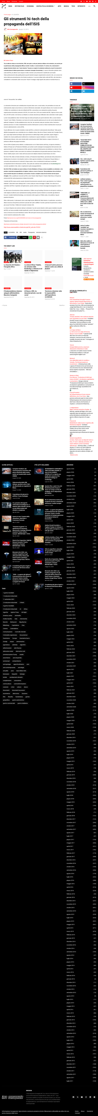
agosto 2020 (81, 710)
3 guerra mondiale (8, 606)
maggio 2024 (81, 557)
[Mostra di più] (41, 237)
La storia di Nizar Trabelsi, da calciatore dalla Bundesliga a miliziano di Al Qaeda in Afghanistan (33, 268)
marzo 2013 (81, 1013)
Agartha (5, 612)
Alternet (72, 315)
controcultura (7, 684)
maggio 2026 (81, 475)
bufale (5, 677)
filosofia (10, 697)
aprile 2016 (81, 887)
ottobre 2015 (81, 907)
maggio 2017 (81, 843)
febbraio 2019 (81, 771)
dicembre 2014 (81, 941)
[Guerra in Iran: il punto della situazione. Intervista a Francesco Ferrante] (6, 519)
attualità (5, 671)
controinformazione (20, 684)
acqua (12, 641)
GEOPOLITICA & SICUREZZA (44, 6)
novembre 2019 (81, 741)
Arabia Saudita (7, 619)
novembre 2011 (81, 1067)
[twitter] (84, 1)
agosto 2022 (81, 628)
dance (26, 687)
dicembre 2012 (81, 1023)
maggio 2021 (81, 679)
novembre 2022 (81, 618)
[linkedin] (92, 1)
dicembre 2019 (81, 737)
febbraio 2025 (81, 526)
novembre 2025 (81, 496)
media (25, 232)
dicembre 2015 (81, 900)
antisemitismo (16, 661)
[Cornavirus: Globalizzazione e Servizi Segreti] (76, 258)
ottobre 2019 (81, 744)
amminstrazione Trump (10, 654)
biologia (22, 674)
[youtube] (87, 1)
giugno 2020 (81, 717)
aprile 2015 (81, 928)
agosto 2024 (81, 547)
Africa (25, 609)
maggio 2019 (81, 761)
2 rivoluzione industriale (10, 602)
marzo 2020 (81, 727)
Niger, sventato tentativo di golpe (79, 409)
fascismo (24, 693)
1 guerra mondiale (8, 593)
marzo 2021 (81, 686)
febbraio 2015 (81, 934)
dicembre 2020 (81, 696)
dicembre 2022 (81, 615)
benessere (6, 674)
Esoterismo (6, 638)
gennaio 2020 (81, 734)
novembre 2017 (81, 822)
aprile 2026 (81, 479)
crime (12, 687)
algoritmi (22, 645)
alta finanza (17, 648)
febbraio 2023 (81, 608)
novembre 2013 (81, 986)
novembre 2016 (81, 863)
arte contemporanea (9, 667)
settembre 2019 (81, 747)
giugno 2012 (81, 1043)
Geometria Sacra (25, 638)
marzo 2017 (81, 849)
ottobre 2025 (81, 499)
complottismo (7, 680)
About (8, 1)
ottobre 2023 (81, 581)
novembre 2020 (81, 700)
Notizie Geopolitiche (76, 438)
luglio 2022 (81, 632)
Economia (30, 6)
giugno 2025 (81, 513)
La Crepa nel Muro (75, 330)
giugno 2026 (81, 472)
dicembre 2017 (81, 819)
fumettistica (19, 697)
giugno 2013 (81, 1003)
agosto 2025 (81, 506)
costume (5, 687)
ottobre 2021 (81, 662)
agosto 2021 (81, 669)
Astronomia (23, 619)
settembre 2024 (81, 543)
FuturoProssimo (74, 392)
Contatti (21, 1)
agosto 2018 (81, 792)
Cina (23, 625)
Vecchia (61, 305)
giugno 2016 (81, 880)
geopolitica (6, 700)
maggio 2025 (81, 516)
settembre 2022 (81, 625)
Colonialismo (14, 628)
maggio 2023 (81, 598)
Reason (72, 297)
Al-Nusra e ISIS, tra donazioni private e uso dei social (32, 293)
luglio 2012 (81, 1040)
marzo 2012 (81, 1054)
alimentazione (7, 648)
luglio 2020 (81, 713)
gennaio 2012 (81, 1060)
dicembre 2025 (81, 492)
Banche (5, 622)
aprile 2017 (81, 846)
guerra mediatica (23, 703)
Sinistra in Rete (74, 375)
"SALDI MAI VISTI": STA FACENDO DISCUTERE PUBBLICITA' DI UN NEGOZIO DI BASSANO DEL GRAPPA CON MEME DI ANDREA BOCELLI (87, 146)
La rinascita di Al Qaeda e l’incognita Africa (12, 266)
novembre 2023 (81, 577)
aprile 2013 (81, 1009)
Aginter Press (15, 612)
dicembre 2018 (81, 778)
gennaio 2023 (81, 611)
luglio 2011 (81, 1081)
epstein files (19, 6)
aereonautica (20, 641)
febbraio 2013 (81, 1016)
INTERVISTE (81, 6)
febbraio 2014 (81, 975)
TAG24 (72, 345)
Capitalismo (15, 625)
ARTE (59, 6)
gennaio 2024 (81, 571)
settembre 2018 (81, 788)
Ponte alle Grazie (89, 275)
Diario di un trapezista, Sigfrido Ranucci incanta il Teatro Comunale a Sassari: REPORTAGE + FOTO (22, 543)
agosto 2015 (81, 914)
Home (3, 1)
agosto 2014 (81, 955)
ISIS (21, 232)
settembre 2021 (81, 666)
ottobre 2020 (81, 703)
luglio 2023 (81, 591)
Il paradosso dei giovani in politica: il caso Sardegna (86, 170)
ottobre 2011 (81, 1071)
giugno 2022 (81, 635)
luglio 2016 (81, 877)
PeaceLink (73, 421)
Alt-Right (24, 612)
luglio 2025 (81, 509)
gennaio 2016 (81, 897)
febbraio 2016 (81, 894)
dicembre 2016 (81, 860)
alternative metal (8, 651)
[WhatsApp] (30, 237)
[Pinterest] (34, 237)
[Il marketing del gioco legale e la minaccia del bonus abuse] (6, 568)
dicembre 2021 (81, 656)
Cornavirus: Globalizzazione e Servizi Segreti (89, 262)
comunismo (17, 680)
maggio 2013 (81, 1006)
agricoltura (6, 645)
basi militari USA (21, 671)
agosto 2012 (81, 1037)
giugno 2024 (81, 554)
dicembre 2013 (81, 982)
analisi (21, 654)
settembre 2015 (81, 911)
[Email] (38, 237)
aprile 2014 (81, 968)
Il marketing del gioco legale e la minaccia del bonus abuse (22, 566)
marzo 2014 (81, 972)
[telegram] (90, 1)
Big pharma (22, 622)
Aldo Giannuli (87, 258)
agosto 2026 (81, 469)
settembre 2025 (81, 503)
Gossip (5, 641)
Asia (16, 619)
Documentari (23, 635)
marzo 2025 (81, 523)
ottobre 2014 (81, 948)
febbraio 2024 (81, 567)
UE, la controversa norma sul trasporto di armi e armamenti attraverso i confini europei (87, 215)
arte (28, 664)
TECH (73, 6)
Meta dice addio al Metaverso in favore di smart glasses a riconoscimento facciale (87, 244)
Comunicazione (7, 632)
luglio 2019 (81, 754)
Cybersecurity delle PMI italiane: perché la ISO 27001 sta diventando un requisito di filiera (22, 485)
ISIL (17, 232)
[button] (89, 6)
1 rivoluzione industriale (10, 596)
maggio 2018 (81, 802)
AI (20, 609)
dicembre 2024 (81, 533)
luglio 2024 (81, 550)
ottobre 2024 (81, 540)
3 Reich (22, 602)
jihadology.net (56, 163)
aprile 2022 (81, 642)
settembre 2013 (81, 992)
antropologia (7, 664)
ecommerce (6, 693)
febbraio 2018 (81, 812)
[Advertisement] (31, 90)
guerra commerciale (9, 703)
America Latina (7, 615)
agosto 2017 (81, 832)
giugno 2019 (81, 758)
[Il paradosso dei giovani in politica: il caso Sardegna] (74, 171)
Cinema (5, 628)
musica (66, 6)
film (4, 697)
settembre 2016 (81, 870)
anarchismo (6, 658)
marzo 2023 (81, 605)
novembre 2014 (81, 945)
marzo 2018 (81, 809)
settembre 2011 (81, 1074)
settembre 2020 (81, 707)
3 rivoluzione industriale (10, 609)
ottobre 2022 (81, 622)
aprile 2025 (81, 520)
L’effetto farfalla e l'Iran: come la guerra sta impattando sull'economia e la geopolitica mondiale (86, 182)
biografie (14, 674)
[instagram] (95, 1)
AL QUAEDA (15, 14)
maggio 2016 (81, 883)
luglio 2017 (81, 836)
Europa (15, 638)
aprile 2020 (81, 724)
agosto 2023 (81, 588)
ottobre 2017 (81, 826)
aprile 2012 (81, 1050)
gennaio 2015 (81, 938)
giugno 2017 (81, 839)
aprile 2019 (81, 764)
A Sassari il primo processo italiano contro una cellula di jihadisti (54, 267)
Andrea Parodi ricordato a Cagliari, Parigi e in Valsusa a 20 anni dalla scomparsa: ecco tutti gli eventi (54, 527)
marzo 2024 (81, 564)
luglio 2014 (81, 958)
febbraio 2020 (81, 730)
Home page (7, 14)
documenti (6, 690)
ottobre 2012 (81, 1030)
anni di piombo (17, 658)
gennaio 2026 (81, 489)
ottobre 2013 (81, 989)
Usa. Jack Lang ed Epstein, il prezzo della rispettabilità (87, 160)
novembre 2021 (81, 659)
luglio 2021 (81, 673)
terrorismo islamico (41, 232)
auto (12, 671)
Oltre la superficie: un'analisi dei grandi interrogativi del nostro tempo (53, 550)
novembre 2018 (81, 781)
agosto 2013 (81, 996)
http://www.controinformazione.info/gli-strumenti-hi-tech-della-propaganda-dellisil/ (25, 224)
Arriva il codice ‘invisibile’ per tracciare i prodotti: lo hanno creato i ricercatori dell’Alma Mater (87, 230)
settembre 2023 (81, 584)
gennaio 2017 (81, 856)
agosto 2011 (81, 1077)
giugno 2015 (81, 921)
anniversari (6, 661)
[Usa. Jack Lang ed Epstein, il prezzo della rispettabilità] (74, 161)
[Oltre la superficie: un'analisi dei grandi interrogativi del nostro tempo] (39, 551)
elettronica (16, 693)
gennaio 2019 (81, 775)
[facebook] (81, 1)
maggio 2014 (81, 965)
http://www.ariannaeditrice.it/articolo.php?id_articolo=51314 (22, 227)
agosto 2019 (81, 751)
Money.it (72, 358)
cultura (19, 687)
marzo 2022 (81, 645)
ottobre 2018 (81, 785)
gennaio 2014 (81, 979)
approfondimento (18, 664)
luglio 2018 (81, 795)
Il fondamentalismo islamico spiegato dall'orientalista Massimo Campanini (13, 293)
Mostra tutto (74, 455)
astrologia (21, 667)
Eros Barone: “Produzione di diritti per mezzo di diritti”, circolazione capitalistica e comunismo (82, 379)
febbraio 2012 (81, 1057)
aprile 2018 (81, 805)
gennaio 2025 (81, 530)
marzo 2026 (81, 482)
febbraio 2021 (81, 690)
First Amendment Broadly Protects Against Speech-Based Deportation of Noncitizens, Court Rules (81, 301)
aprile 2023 (81, 601)
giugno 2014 (81, 962)
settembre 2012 (81, 1033)
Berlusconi (13, 622)
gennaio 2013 (81, 1020)
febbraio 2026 (81, 486)
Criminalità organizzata (10, 635)
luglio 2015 (81, 917)
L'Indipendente (74, 407)
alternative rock (20, 651)
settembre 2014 (81, 951)
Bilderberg (6, 625)
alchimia (14, 645)
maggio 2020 (81, 720)
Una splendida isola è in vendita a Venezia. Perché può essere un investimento (79, 362)
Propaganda (31, 232)
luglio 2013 (81, 999)
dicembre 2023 (81, 574)
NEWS (10, 6)
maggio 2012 (81, 1047)
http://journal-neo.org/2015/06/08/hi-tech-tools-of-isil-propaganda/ (24, 218)
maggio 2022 (81, 639)
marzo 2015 (81, 931)
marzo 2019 (81, 768)
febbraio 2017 (81, 853)
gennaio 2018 (81, 815)
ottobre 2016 (81, 866)
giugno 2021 (81, 676)
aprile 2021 (81, 683)
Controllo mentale (20, 632)
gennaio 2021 (81, 693)
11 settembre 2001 (8, 599)
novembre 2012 (81, 1026)
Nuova (5, 305)
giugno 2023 (81, 594)
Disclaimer (14, 1)
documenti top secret (18, 690)
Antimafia (18, 615)
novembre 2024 (81, 537)
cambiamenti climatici (16, 677)
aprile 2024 (81, 560)
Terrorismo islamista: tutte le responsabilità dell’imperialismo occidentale (53, 294)
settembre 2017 (81, 829)
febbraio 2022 (81, 649)
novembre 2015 (81, 904)
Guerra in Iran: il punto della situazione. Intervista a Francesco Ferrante (21, 518)
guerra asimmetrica (18, 700)
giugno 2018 (81, 798)
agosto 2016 (81, 873)
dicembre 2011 (81, 1064)
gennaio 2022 (81, 652)
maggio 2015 (81, 924)
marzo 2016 (81, 890)
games (28, 697)
